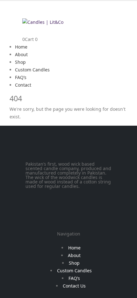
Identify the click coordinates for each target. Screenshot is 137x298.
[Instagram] (51, 196)
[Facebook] (33, 196)
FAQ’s (20, 77)
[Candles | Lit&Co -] (42, 22)
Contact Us (74, 286)
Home (21, 47)
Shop (20, 62)
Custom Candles (32, 70)
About (21, 54)
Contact (23, 85)
